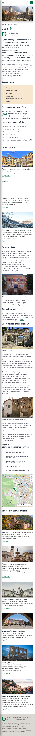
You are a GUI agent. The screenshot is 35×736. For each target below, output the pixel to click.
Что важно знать (11, 90)
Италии (29, 67)
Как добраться (11, 96)
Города (10, 24)
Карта (8, 101)
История (9, 93)
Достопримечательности (14, 99)
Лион (22, 320)
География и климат (12, 88)
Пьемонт (11, 69)
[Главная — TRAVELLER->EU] (3, 3)
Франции (5, 116)
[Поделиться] (10, 28)
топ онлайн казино (20, 731)
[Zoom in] (31, 476)
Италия (4, 24)
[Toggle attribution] (32, 505)
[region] (17, 490)
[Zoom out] (31, 478)
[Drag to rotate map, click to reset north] (31, 481)
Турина (4, 114)
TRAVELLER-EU (13, 33)
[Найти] (27, 3)
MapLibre (28, 504)
